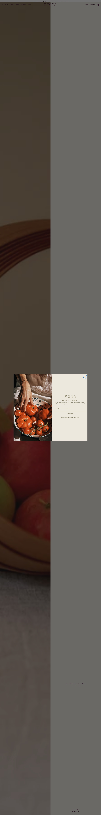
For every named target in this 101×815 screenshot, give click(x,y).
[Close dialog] (85, 376)
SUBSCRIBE (70, 413)
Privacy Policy (76, 417)
